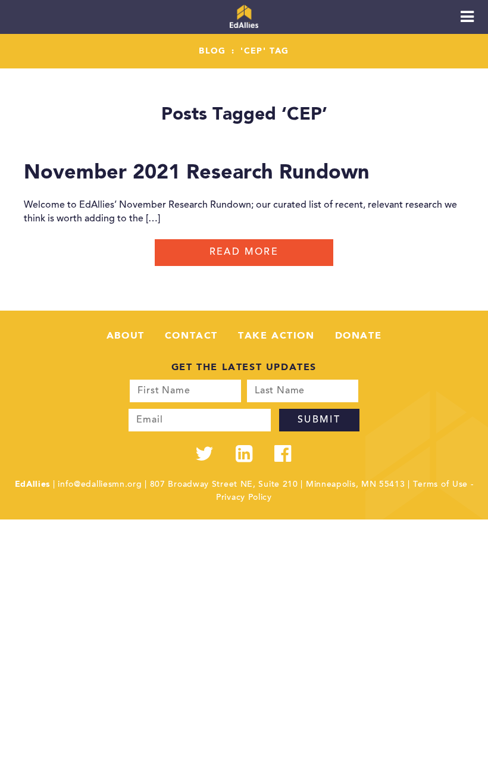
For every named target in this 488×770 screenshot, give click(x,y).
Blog (212, 51)
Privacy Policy (244, 498)
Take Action (276, 336)
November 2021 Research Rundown (197, 173)
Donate (358, 336)
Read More (244, 252)
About (126, 336)
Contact (191, 336)
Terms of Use (440, 485)
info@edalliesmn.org (100, 485)
